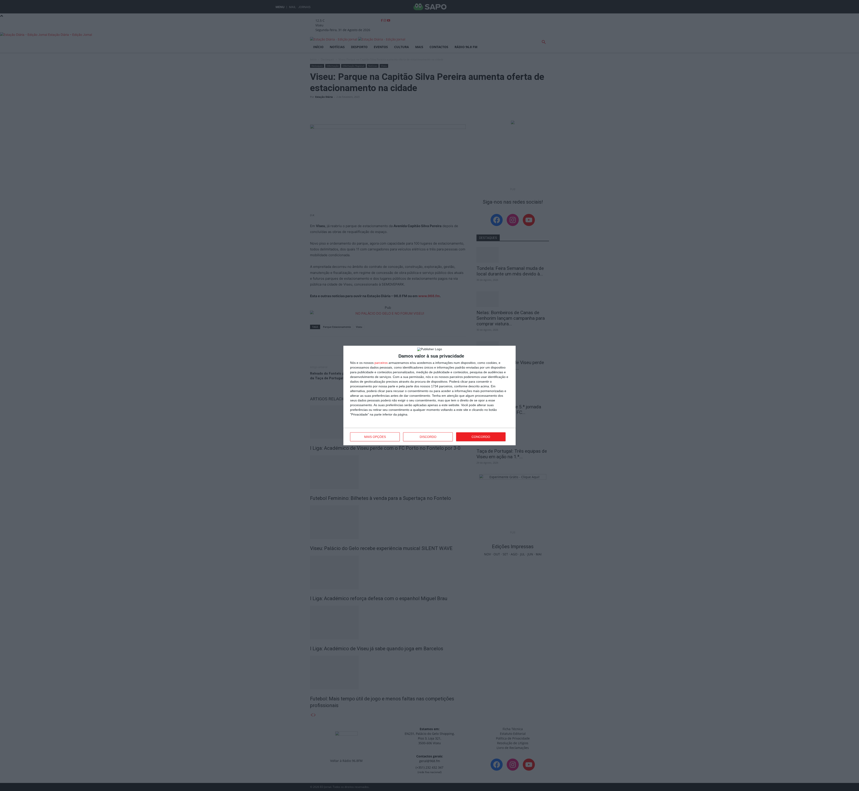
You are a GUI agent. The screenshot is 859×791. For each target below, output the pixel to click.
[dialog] (429, 395)
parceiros (381, 362)
